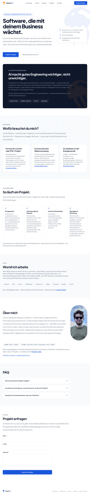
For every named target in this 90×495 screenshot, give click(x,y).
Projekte (51, 3)
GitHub (69, 491)
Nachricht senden (27, 472)
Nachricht (5, 452)
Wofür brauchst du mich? (30, 54)
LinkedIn (75, 491)
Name (4, 436)
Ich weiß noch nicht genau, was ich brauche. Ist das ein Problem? (26, 388)
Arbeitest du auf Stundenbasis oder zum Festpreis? (22, 395)
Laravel (37, 3)
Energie (44, 3)
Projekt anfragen (80, 3)
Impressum (55, 491)
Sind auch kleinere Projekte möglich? (17, 381)
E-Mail (5, 444)
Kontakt (59, 3)
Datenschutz (63, 491)
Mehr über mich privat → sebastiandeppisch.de (16, 355)
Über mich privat (83, 491)
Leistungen (29, 3)
